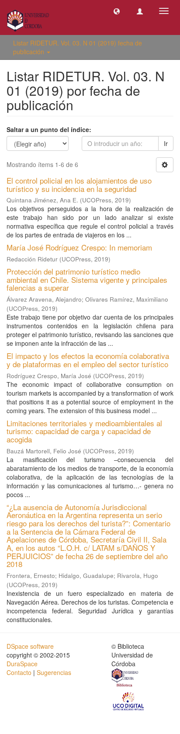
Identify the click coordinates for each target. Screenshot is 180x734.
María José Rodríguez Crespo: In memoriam (79, 247)
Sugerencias (54, 672)
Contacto (19, 672)
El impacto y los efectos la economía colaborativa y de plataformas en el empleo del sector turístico (88, 359)
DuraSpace (22, 663)
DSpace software (30, 646)
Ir (166, 143)
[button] (117, 10)
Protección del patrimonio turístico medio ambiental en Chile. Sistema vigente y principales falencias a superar (87, 279)
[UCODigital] (128, 700)
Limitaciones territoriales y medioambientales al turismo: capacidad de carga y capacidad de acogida (84, 431)
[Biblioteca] (125, 678)
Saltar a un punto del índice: (49, 129)
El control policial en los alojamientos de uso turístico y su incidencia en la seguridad (79, 184)
